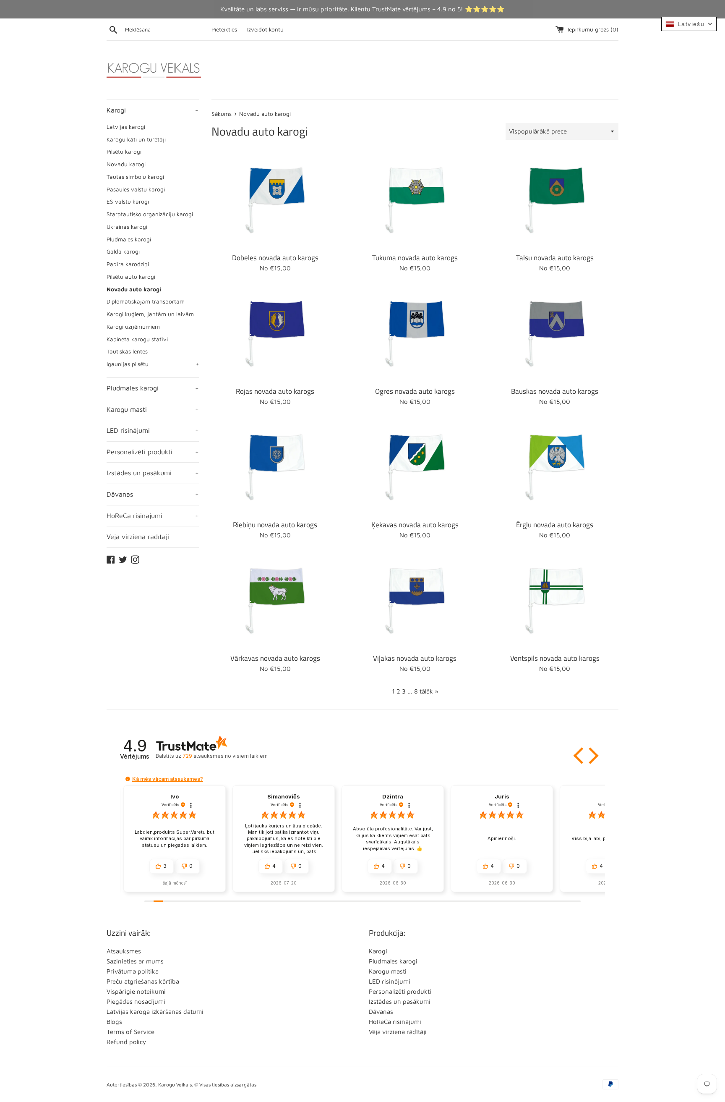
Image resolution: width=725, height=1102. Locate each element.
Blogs (114, 1021)
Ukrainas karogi (127, 226)
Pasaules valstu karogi (136, 189)
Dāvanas (153, 494)
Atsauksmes (124, 951)
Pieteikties (224, 29)
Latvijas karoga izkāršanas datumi (155, 1011)
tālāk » (429, 691)
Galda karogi (123, 251)
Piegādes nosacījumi (136, 1001)
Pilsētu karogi (124, 151)
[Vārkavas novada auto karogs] (275, 600)
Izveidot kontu (265, 29)
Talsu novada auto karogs (555, 257)
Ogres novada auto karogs (415, 391)
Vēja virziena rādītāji (138, 536)
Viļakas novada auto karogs (414, 658)
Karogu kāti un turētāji (136, 139)
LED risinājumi (153, 430)
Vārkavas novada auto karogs (275, 658)
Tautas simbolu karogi (135, 176)
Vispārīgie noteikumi (136, 991)
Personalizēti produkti (153, 451)
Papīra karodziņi (128, 264)
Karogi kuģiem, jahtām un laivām (150, 314)
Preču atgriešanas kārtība (143, 981)
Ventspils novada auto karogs (555, 658)
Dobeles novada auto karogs (275, 257)
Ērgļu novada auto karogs (554, 524)
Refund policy (126, 1041)
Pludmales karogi (129, 239)
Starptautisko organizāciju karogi (150, 214)
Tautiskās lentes (127, 351)
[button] (579, 756)
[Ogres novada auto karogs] (414, 333)
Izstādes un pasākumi (153, 472)
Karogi (152, 110)
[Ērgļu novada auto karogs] (554, 467)
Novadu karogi (126, 164)
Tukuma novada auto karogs (415, 257)
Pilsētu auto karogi (131, 276)
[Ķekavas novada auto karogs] (414, 467)
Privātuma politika (133, 971)
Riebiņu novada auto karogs (275, 524)
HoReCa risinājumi (153, 515)
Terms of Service (130, 1031)
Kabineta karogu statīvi (137, 339)
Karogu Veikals (175, 1084)
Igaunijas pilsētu (153, 364)
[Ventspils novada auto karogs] (554, 600)
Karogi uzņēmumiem (133, 326)
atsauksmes (225, 756)
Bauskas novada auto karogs (554, 391)
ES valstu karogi (128, 201)
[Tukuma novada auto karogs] (414, 200)
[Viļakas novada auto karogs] (414, 600)
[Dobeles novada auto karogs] (275, 200)
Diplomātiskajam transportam (146, 301)
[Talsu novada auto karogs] (554, 200)
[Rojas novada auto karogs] (275, 333)
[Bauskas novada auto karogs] (554, 333)
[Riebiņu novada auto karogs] (275, 467)
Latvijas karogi (126, 126)
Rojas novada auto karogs (275, 391)
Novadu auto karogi (134, 289)
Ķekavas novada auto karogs (415, 524)
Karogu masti (153, 409)
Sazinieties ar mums (135, 961)
